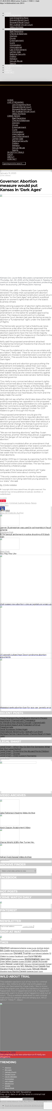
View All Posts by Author (12, 513)
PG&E (10, 969)
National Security (18, 54)
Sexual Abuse (16, 61)
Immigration (15, 45)
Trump (40, 971)
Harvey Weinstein (11, 1077)
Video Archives (16, 27)
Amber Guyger (32, 948)
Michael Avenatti (38, 964)
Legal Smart (18, 964)
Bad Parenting (16, 31)
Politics (13, 56)
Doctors (13, 36)
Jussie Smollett (25, 961)
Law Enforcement (18, 50)
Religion (13, 59)
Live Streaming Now (19, 18)
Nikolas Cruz (31, 966)
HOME (8, 13)
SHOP (8, 68)
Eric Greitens (10, 956)
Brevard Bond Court (19, 20)
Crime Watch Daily (6, 953)
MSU (18, 966)
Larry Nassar (6, 964)
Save (3, 501)
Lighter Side (15, 52)
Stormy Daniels (19, 971)
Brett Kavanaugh (17, 951)
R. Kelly (17, 969)
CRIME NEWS (11, 29)
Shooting (3, 971)
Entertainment (17, 40)
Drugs (12, 38)
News (33, 503)
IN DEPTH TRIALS (13, 65)
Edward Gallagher (42, 953)
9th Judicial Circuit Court (21, 25)
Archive (40, 948)
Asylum (46, 948)
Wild (7, 510)
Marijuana (27, 964)
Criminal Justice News (19, 503)
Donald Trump (22, 953)
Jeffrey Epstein (12, 961)
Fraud (26, 956)
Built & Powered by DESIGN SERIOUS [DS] (25, 1106)
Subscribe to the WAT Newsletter (15, 1092)
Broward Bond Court (19, 22)
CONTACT (9, 72)
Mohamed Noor (11, 966)
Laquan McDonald (39, 961)
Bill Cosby (5, 950)
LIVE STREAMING (13, 15)
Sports (13, 63)
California (28, 951)
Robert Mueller (26, 969)
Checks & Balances (18, 34)
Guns (12, 43)
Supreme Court (32, 971)
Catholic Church (39, 950)
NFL (22, 966)
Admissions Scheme (18, 948)
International (16, 47)
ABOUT (8, 70)
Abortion (4, 503)
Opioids (41, 966)
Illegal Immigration (18, 959)
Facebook (19, 956)
